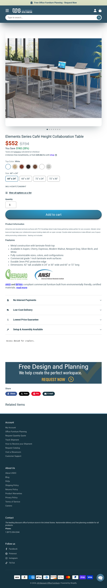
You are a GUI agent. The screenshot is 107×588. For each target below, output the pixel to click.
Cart (100, 10)
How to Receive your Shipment (18, 444)
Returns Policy (11, 489)
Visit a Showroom (13, 452)
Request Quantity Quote (15, 435)
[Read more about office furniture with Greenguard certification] (20, 279)
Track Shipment (12, 440)
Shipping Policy (12, 485)
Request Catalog (12, 448)
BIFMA (19, 284)
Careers (8, 506)
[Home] (22, 10)
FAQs (7, 481)
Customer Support (13, 456)
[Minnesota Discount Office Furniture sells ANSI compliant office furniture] (49, 279)
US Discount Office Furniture (48, 583)
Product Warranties (13, 493)
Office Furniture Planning (16, 431)
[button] (100, 577)
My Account (10, 427)
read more (21, 287)
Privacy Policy (11, 497)
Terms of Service (12, 502)
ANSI (8, 284)
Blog (7, 477)
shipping (17, 152)
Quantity (9, 199)
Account (95, 10)
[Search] (99, 17)
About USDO (10, 473)
